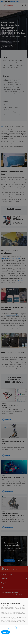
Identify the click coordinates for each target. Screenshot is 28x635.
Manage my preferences (9, 628)
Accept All (5, 632)
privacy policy (8, 622)
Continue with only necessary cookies (10, 600)
